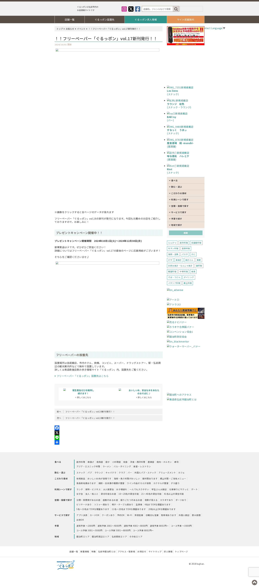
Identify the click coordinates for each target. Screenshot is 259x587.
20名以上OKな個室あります (162, 509)
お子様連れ (121, 489)
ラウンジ (98, 472)
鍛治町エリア (82, 536)
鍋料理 (199, 265)
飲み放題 (196, 515)
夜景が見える (151, 499)
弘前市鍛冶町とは (107, 551)
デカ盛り (175, 483)
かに (193, 254)
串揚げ (91, 461)
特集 (93, 551)
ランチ (79, 489)
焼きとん (189, 260)
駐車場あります (168, 515)
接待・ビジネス (93, 489)
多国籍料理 (196, 242)
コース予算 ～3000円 (181, 525)
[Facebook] (108, 427)
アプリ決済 (81, 515)
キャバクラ (111, 472)
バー (130, 472)
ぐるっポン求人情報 (146, 19)
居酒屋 (151, 461)
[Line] (108, 437)
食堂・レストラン (142, 466)
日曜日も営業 (152, 515)
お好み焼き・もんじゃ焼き (180, 265)
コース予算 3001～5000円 (89, 530)
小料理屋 (116, 461)
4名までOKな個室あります (158, 504)
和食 (125, 461)
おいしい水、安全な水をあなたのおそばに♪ (144, 394)
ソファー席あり (101, 504)
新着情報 (84, 551)
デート (194, 489)
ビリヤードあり (84, 504)
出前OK (80, 519)
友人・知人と (91, 493)
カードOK (94, 515)
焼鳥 (193, 271)
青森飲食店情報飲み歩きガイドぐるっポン (65, 9)
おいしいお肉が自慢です (100, 478)
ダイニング (189, 277)
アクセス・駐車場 (126, 551)
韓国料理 (172, 271)
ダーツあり (181, 499)
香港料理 (186, 248)
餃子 (108, 461)
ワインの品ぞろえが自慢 (139, 483)
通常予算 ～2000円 (85, 525)
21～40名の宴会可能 (151, 493)
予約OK (121, 515)
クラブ (122, 472)
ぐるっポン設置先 (105, 19)
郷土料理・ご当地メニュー (173, 478)
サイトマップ (155, 551)
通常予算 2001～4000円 (109, 525)
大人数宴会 (108, 489)
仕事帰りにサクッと (179, 489)
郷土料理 (188, 283)
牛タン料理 (173, 248)
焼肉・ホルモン (164, 461)
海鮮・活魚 (173, 254)
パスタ (185, 254)
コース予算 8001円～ (143, 530)
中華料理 (184, 271)
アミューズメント (167, 472)
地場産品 (80, 478)
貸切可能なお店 (108, 493)
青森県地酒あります (86, 483)
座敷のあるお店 (110, 499)
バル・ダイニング (122, 466)
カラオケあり (166, 499)
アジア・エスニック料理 (88, 466)
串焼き (179, 260)
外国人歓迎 (184, 515)
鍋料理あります (150, 478)
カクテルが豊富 (161, 483)
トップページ (181, 551)
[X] (108, 432)
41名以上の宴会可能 (174, 493)
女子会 (79, 493)
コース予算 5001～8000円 (117, 530)
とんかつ (172, 242)
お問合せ (141, 551)
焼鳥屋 (100, 461)
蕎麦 (199, 260)
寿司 (176, 461)
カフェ (181, 472)
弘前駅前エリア (119, 536)
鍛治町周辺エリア (100, 536)
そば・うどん (174, 277)
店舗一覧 (70, 19)
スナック (80, 472)
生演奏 (139, 504)
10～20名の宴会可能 (129, 493)
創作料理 (184, 242)
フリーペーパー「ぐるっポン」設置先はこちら (83, 376)
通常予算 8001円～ (159, 525)
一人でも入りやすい (139, 489)
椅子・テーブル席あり (122, 504)
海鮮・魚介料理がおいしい (127, 478)
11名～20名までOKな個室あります (129, 509)
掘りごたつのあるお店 (131, 499)
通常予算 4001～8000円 (136, 525)
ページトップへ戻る (255, 583)
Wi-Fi (129, 515)
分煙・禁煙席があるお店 (88, 499)
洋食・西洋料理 (137, 461)
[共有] (108, 442)
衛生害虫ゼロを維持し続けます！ (83, 394)
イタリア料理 (174, 283)
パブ (90, 472)
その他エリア (135, 536)
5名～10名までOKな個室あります (92, 509)
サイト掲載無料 (185, 19)
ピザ (170, 260)
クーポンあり (108, 515)
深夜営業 (138, 515)
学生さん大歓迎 (159, 489)
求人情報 (168, 551)
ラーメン (107, 466)
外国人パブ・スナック (145, 472)
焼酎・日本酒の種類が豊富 (111, 483)
